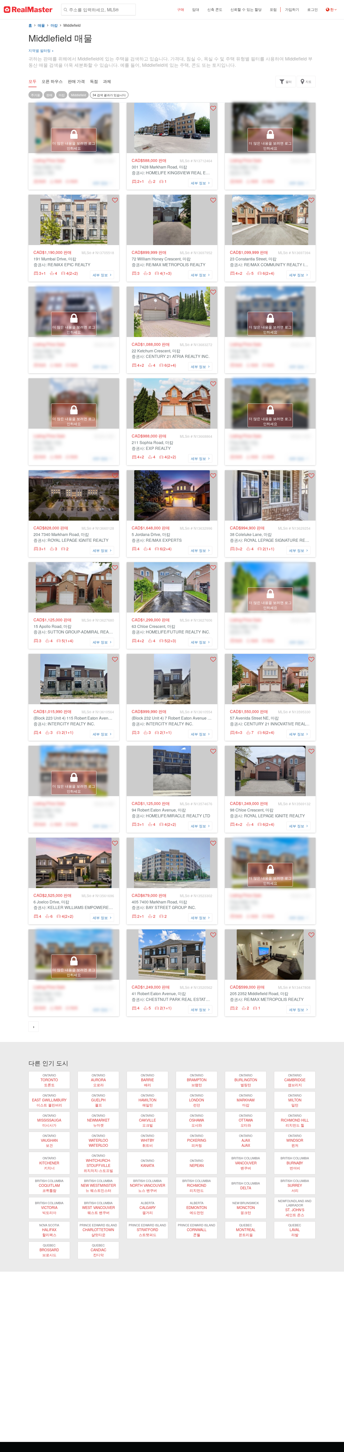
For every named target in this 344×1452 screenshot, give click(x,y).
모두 (32, 81)
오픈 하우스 (52, 81)
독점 (94, 81)
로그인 (312, 10)
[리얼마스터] (28, 9)
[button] (213, 108)
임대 (195, 10)
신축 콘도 (214, 10)
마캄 (54, 25)
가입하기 (292, 10)
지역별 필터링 (41, 50)
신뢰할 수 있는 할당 (246, 10)
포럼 (273, 10)
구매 (180, 10)
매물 (41, 25)
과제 (107, 81)
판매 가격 (76, 81)
